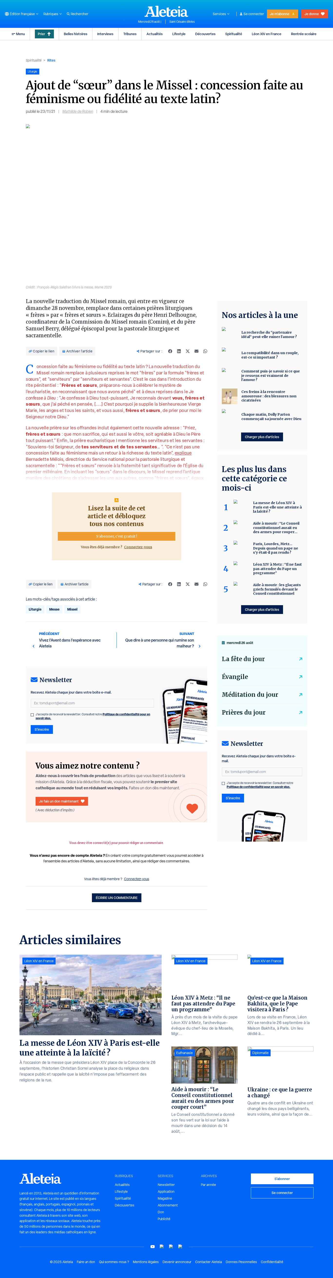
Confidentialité (272, 1262)
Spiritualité (233, 34)
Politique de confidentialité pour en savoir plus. (258, 787)
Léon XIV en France (266, 34)
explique (183, 453)
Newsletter (166, 1185)
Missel (72, 609)
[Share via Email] (196, 351)
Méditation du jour (250, 694)
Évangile (235, 677)
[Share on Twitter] (188, 351)
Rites (51, 60)
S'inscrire (42, 729)
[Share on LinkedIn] (179, 351)
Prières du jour (243, 712)
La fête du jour (243, 659)
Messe (54, 609)
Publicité (164, 1219)
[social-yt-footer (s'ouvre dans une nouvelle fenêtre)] (152, 1246)
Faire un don (86, 1262)
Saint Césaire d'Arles (182, 22)
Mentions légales (146, 1262)
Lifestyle (179, 34)
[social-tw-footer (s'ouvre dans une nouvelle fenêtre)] (171, 1246)
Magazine (165, 1198)
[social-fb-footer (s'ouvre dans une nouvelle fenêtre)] (162, 1246)
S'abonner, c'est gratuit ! (116, 536)
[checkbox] (32, 714)
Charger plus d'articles (262, 436)
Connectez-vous (138, 547)
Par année (208, 1185)
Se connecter (254, 14)
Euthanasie (184, 1053)
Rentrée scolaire (303, 34)
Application (166, 1191)
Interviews (105, 34)
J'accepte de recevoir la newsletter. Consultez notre (93, 716)
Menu (20, 34)
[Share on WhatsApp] (205, 351)
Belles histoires (75, 34)
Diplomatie (260, 1053)
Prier (41, 34)
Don (161, 1212)
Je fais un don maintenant (59, 801)
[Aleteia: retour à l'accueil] (166, 11)
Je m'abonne (279, 13)
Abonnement (168, 1205)
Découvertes (205, 34)
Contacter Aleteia (208, 1262)
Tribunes (130, 34)
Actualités (155, 34)
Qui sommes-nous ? (114, 1262)
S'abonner (282, 1178)
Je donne (311, 13)
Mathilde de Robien (77, 111)
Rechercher (79, 14)
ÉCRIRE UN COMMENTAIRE (116, 897)
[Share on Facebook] (170, 351)
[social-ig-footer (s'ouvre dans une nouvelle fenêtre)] (180, 1246)
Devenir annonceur (177, 1262)
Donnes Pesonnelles (241, 1262)
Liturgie (35, 609)
